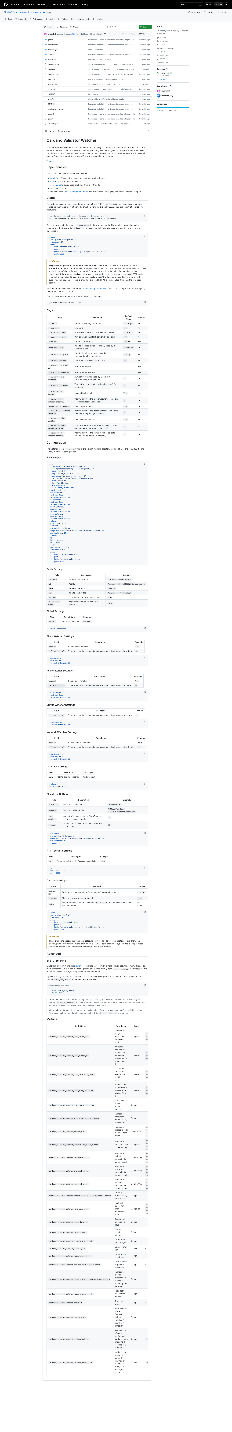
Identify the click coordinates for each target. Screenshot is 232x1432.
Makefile (51, 99)
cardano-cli (55, 185)
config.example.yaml (56, 109)
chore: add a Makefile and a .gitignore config (106, 99)
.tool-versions (53, 84)
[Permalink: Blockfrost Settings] (45, 794)
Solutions (27, 4)
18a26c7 (123, 34)
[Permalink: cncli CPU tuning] (45, 961)
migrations (52, 59)
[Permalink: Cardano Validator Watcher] (45, 140)
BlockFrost (55, 178)
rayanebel (52, 34)
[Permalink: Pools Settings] (45, 569)
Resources (41, 4)
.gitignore (51, 69)
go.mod (51, 114)
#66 (73, 34)
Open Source (57, 4)
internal (51, 54)
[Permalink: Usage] (45, 197)
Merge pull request (64, 34)
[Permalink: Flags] (45, 310)
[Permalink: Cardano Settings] (45, 880)
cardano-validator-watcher (30, 12)
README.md (53, 104)
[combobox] (122, 27)
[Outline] (149, 131)
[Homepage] (6, 4)
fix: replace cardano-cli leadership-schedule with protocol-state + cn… (116, 40)
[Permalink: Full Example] (45, 457)
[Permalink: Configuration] (45, 442)
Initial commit (93, 94)
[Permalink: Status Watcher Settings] (45, 705)
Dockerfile (52, 89)
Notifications (195, 12)
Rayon (78, 966)
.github (50, 40)
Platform (15, 4)
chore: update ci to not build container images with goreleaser (112, 69)
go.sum (51, 119)
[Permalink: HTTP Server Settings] (45, 850)
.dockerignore (53, 64)
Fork (209, 12)
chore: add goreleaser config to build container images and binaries (115, 64)
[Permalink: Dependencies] (45, 167)
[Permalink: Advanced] (45, 953)
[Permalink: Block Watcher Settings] (45, 636)
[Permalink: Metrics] (45, 1019)
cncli (52, 181)
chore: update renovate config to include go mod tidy (109, 124)
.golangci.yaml (53, 74)
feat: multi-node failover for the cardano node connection (110, 45)
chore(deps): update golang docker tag (104, 84)
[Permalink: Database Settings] (45, 766)
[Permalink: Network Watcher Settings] (45, 732)
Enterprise (72, 4)
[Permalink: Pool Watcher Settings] (45, 670)
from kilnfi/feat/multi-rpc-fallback (89, 34)
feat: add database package (99, 59)
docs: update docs (95, 50)
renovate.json (53, 124)
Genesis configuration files (76, 191)
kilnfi (9, 12)
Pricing (85, 4)
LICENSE (51, 94)
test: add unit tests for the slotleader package (106, 79)
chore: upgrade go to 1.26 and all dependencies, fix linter (110, 74)
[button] (145, 215)
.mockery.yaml (53, 79)
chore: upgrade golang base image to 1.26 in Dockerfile (110, 89)
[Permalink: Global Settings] (45, 611)
